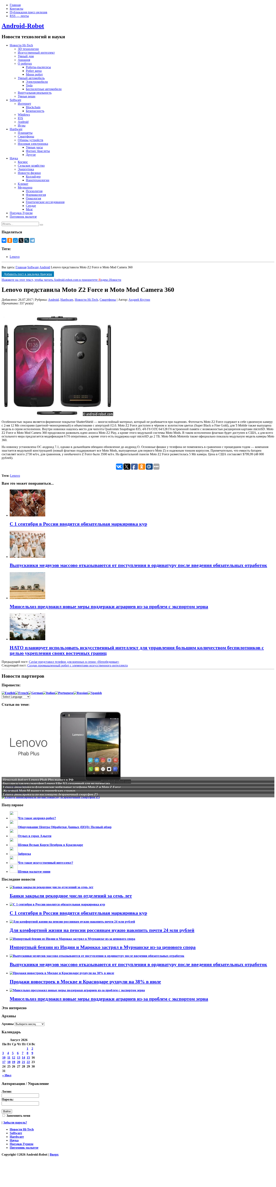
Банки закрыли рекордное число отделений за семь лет (71, 895)
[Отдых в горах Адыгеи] (14, 836)
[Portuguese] (64, 693)
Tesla (29, 85)
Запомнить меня (18, 1115)
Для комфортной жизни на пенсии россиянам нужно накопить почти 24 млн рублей (102, 930)
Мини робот (34, 74)
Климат (23, 184)
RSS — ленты (19, 16)
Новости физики (29, 173)
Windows (24, 114)
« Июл (6, 1075)
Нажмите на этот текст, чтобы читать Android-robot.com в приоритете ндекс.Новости (61, 280)
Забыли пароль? (15, 1122)
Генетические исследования (45, 202)
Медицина (25, 187)
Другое (31, 154)
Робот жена (34, 71)
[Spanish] (95, 693)
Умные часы (34, 147)
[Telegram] (32, 240)
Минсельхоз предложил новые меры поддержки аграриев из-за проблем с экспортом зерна (109, 998)
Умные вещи (26, 96)
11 (8, 1057)
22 (28, 1062)
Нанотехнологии (37, 180)
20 (18, 1062)
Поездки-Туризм (21, 213)
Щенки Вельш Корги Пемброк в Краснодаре (50, 845)
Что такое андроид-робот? (37, 818)
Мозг (29, 209)
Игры (21, 125)
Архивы (8, 1024)
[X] (21, 240)
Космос (23, 162)
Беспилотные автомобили (44, 89)
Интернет (24, 103)
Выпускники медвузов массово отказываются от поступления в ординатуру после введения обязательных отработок (138, 964)
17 (3, 1062)
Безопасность (35, 111)
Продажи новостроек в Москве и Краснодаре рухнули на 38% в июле (85, 981)
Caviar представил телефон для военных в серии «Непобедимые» (74, 661)
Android (23, 122)
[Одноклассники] (9, 240)
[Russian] (81, 693)
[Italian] (49, 693)
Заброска (24, 853)
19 (13, 1062)
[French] (21, 693)
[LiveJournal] (26, 240)
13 (18, 1057)
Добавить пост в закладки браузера (28, 274)
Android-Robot (23, 25)
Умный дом (26, 56)
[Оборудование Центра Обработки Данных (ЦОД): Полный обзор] (14, 827)
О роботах (25, 63)
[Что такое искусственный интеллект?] (14, 862)
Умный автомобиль (31, 78)
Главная (15, 5)
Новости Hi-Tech (21, 45)
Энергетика (26, 169)
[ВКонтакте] (4, 240)
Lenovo (15, 256)
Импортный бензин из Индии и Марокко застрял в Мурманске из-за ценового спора (103, 947)
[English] (8, 693)
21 (23, 1062)
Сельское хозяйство (31, 165)
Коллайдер (33, 176)
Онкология (33, 198)
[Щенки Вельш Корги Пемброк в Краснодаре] (14, 845)
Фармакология (36, 194)
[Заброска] (14, 853)
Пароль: (8, 1099)
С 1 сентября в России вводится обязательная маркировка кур (78, 913)
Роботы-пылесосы (38, 67)
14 (23, 1057)
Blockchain (33, 107)
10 (3, 1057)
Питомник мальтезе (23, 216)
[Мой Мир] (15, 240)
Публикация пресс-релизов (28, 12)
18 (9, 1062)
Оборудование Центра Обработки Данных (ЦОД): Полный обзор (65, 827)
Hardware (16, 129)
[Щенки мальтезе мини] (14, 871)
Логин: (7, 1091)
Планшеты (25, 132)
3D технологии (28, 49)
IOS (20, 118)
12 (13, 1057)
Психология (34, 191)
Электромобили (37, 81)
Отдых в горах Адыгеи (34, 836)
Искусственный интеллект (36, 52)
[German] (35, 693)
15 (28, 1057)
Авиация (24, 60)
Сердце (31, 205)
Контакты (16, 8)
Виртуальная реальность (35, 92)
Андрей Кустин (139, 299)
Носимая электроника (33, 143)
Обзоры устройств (30, 140)
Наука (14, 158)
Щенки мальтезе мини (34, 871)
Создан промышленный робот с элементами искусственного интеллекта (77, 665)
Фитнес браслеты (38, 151)
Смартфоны (26, 136)
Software (15, 100)
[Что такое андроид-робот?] (14, 818)
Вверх (54, 1154)
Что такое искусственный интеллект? (45, 862)
